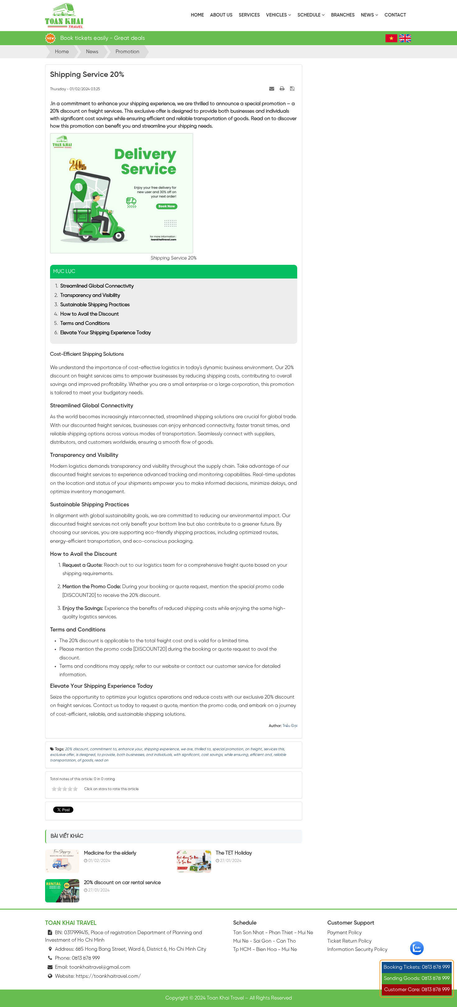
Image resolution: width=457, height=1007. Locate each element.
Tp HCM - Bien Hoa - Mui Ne (265, 949)
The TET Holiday (234, 853)
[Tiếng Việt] (391, 38)
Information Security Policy (357, 949)
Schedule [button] (310, 15)
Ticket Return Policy (349, 941)
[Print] (283, 88)
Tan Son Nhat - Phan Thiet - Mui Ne (273, 932)
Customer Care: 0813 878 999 (417, 989)
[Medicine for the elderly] (62, 861)
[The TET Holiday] (194, 861)
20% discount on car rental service (122, 882)
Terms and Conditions (85, 323)
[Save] (293, 88)
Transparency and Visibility (90, 295)
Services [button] (249, 15)
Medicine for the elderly (110, 853)
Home (197, 15)
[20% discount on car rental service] (62, 890)
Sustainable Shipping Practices (95, 304)
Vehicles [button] (277, 15)
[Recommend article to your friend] (272, 88)
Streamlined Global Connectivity (97, 286)
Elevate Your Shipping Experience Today (105, 332)
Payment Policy (344, 932)
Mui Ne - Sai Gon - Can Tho (264, 941)
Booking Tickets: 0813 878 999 (417, 967)
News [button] (368, 15)
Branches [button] (343, 15)
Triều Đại (290, 726)
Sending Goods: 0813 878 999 (417, 978)
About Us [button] (221, 15)
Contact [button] (395, 15)
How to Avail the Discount (89, 314)
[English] (405, 38)
